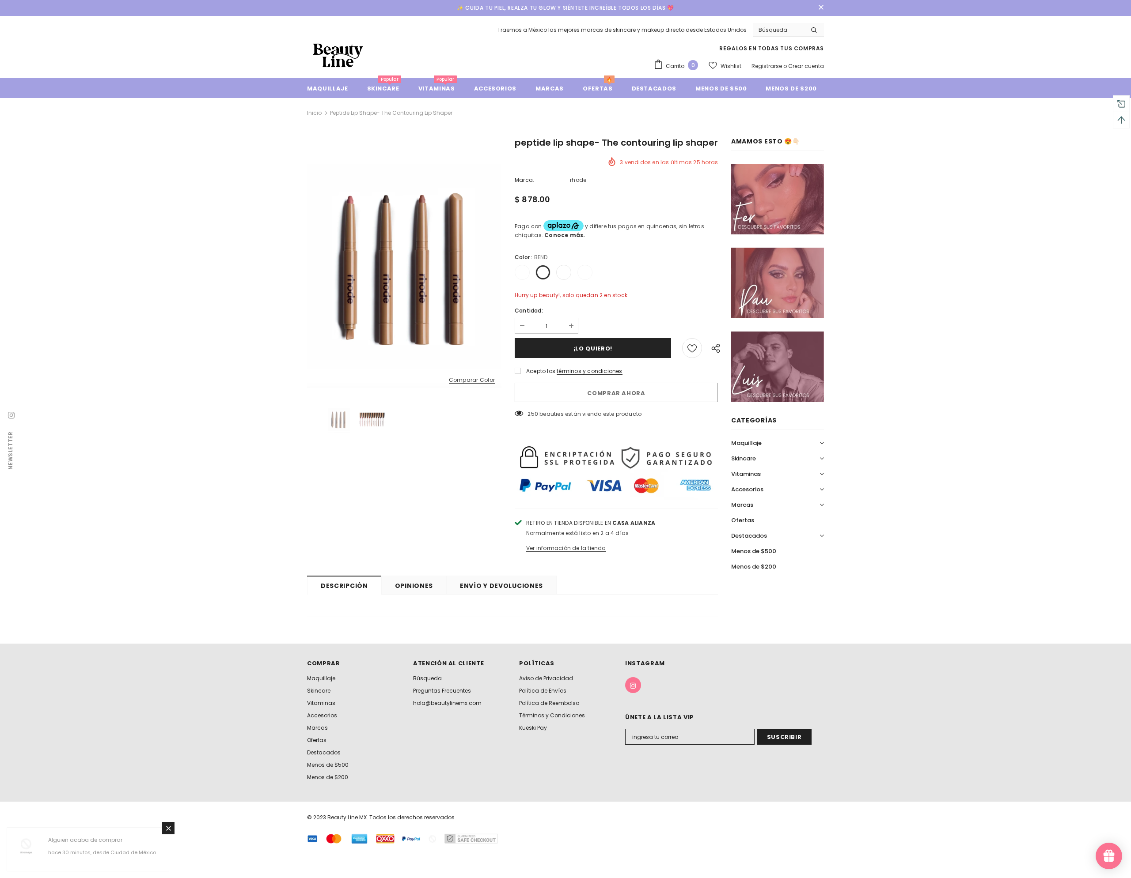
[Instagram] (633, 685)
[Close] (168, 828)
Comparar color (472, 380)
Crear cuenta (806, 66)
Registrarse (767, 66)
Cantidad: (529, 310)
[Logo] (338, 55)
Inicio (314, 113)
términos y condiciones (589, 371)
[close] (820, 8)
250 (533, 414)
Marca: (524, 180)
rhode (578, 180)
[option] (404, 265)
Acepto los (540, 371)
